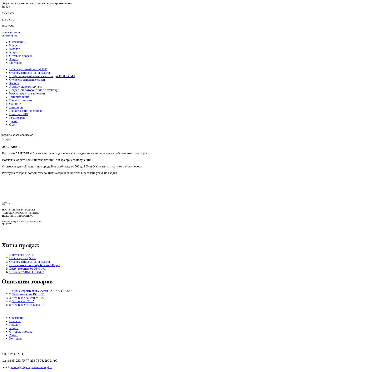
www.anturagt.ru (42, 367)
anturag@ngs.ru (20, 367)
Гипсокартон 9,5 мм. (22, 258)
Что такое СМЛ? (23, 301)
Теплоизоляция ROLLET (28, 294)
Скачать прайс (9, 35)
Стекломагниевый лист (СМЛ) (29, 261)
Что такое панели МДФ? (28, 297)
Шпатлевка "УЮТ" (22, 254)
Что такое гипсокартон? (28, 304)
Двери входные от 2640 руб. (27, 268)
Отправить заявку (11, 32)
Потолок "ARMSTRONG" (26, 272)
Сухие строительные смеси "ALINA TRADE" (42, 290)
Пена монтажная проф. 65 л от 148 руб (34, 265)
